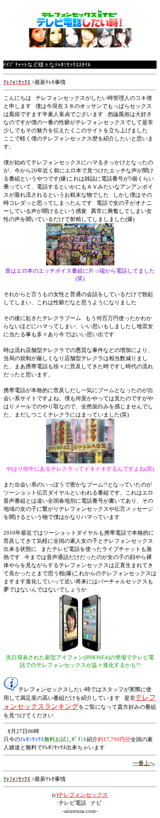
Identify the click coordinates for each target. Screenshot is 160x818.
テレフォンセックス (83, 795)
